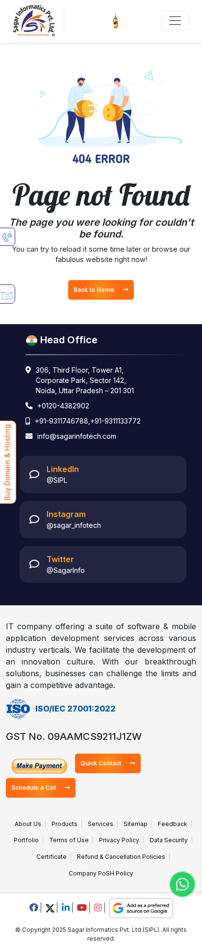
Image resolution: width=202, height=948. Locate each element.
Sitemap (136, 824)
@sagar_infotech (74, 525)
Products (64, 824)
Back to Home (95, 289)
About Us (28, 824)
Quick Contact (101, 763)
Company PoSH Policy (101, 873)
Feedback (172, 824)
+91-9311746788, (62, 421)
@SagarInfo (66, 570)
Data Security (169, 840)
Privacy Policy (119, 840)
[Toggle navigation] (175, 20)
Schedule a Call (34, 787)
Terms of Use (69, 840)
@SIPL (57, 480)
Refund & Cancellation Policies (121, 856)
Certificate (51, 856)
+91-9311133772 (115, 421)
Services (100, 824)
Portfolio (26, 840)
